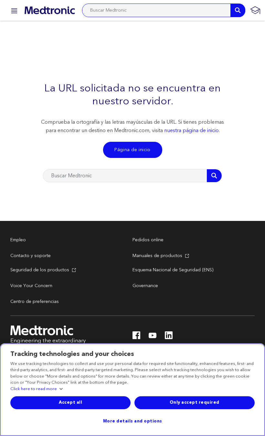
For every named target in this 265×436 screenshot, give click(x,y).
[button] (12, 12)
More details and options (132, 421)
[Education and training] (255, 10)
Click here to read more (33, 389)
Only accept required (194, 402)
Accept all (70, 402)
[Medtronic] (50, 10)
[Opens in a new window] (136, 337)
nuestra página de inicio (191, 130)
